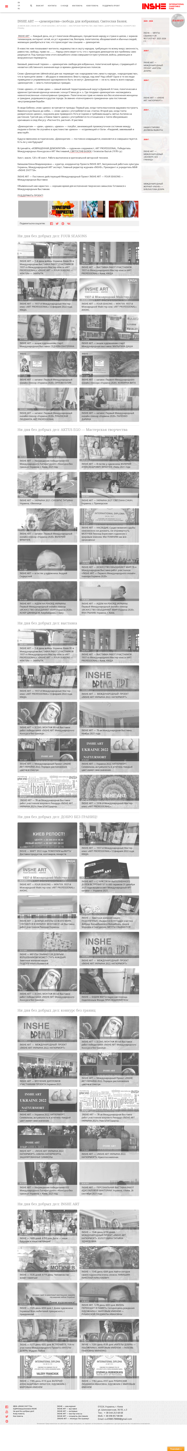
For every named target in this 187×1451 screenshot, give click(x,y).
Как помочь (18, 1416)
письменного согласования (140, 1424)
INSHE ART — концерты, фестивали (72, 1416)
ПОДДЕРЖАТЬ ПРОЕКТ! (30, 195)
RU (19, 8)
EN (19, 2)
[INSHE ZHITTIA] (163, 5)
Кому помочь (19, 1413)
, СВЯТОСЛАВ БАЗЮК (80, 151)
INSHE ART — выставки (67, 1408)
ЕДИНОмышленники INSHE (25, 1408)
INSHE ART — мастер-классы (69, 1413)
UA (19, 5)
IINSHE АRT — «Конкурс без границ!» (73, 1418)
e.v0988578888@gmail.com (118, 1418)
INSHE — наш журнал (66, 1406)
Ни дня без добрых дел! (23, 1411)
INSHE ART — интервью (67, 1411)
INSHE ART (35, 26)
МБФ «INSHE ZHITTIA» (22, 1406)
